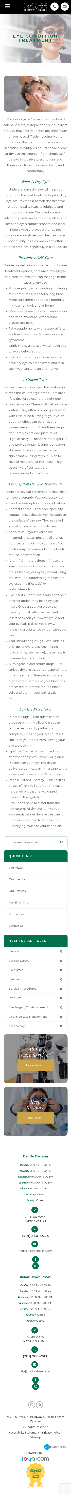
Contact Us (16, 925)
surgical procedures (22, 988)
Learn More (34, 1065)
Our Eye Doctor (19, 879)
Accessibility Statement (24, 1432)
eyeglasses (16, 970)
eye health (16, 979)
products (15, 998)
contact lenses (19, 960)
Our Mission (16, 867)
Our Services (17, 891)
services (14, 951)
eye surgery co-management (28, 1007)
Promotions (16, 914)
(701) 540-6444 (35, 1235)
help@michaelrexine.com (36, 1250)
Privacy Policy (51, 1432)
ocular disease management (28, 1016)
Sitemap (35, 1437)
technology (17, 1026)
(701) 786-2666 (35, 1356)
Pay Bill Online (18, 902)
